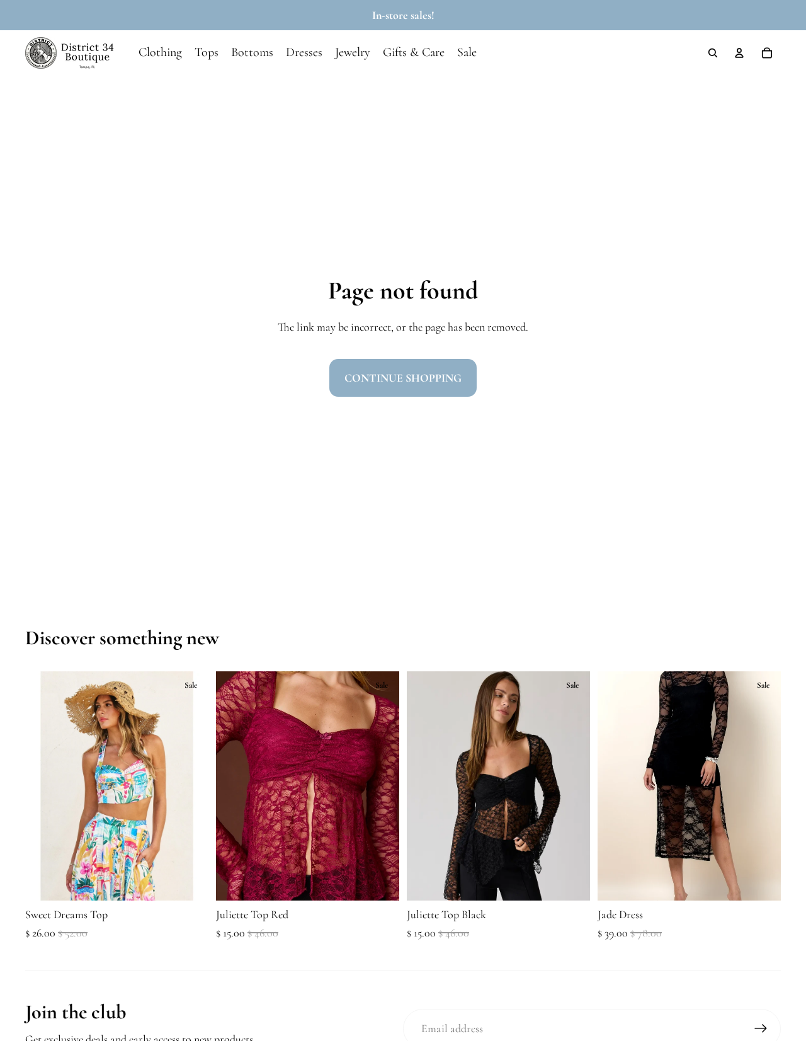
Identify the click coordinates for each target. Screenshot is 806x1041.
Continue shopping (403, 378)
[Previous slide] (44, 786)
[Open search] (713, 53)
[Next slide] (189, 786)
